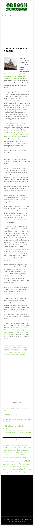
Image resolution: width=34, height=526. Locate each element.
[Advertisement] (17, 32)
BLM (13, 445)
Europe (24, 452)
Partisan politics (6, 464)
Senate (28, 464)
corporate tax (8, 349)
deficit (10, 450)
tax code (25, 352)
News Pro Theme (19, 519)
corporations (22, 447)
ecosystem (26, 450)
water (13, 472)
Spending (17, 466)
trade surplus (15, 469)
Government (20, 455)
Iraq (3, 461)
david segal (16, 349)
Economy (13, 345)
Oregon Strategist (17, 7)
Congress (15, 447)
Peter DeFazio (14, 464)
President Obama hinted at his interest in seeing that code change (15, 76)
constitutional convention (20, 347)
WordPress (18, 521)
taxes (12, 354)
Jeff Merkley (7, 461)
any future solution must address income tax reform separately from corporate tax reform (17, 134)
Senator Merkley (6, 466)
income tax (14, 350)
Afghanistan (5, 445)
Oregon (25, 460)
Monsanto (18, 461)
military (12, 461)
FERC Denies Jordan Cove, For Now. (16, 415)
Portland (22, 464)
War (30, 469)
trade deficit (8, 469)
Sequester (12, 466)
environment (19, 452)
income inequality (25, 457)
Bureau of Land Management (21, 445)
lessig (6, 352)
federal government (8, 455)
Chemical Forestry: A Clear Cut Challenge (18, 433)
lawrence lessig (22, 350)
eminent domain (12, 452)
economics (14, 450)
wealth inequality (20, 354)
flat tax (22, 349)
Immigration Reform (14, 457)
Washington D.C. (7, 472)
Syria (21, 466)
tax (22, 352)
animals (10, 445)
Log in (24, 521)
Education (5, 452)
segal (18, 352)
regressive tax (12, 352)
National (19, 345)
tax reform (7, 354)
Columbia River (7, 447)
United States (23, 469)
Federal (28, 452)
